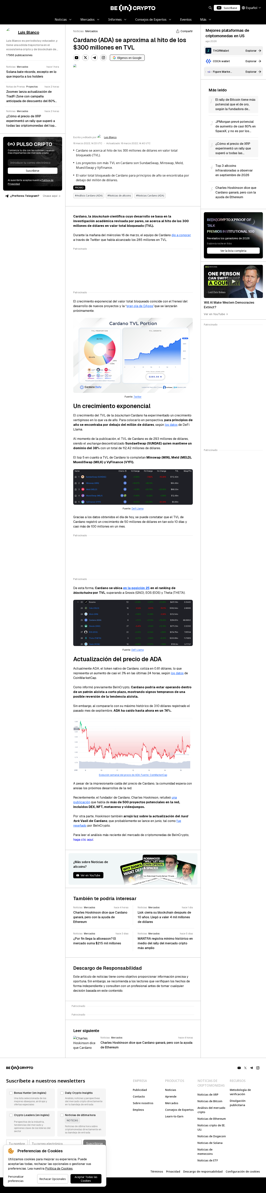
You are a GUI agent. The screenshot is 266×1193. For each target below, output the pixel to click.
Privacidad (173, 1171)
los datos (171, 425)
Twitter (138, 396)
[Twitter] (85, 57)
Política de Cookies (59, 1168)
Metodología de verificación (240, 1092)
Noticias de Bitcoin (209, 1101)
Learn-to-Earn (174, 1116)
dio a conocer (181, 235)
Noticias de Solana (210, 1143)
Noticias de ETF (207, 1160)
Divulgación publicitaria (238, 1103)
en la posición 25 (136, 588)
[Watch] (233, 281)
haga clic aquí (83, 840)
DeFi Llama (137, 649)
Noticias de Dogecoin (211, 1136)
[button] (30, 1098)
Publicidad (140, 1090)
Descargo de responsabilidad (203, 1171)
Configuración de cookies (243, 1171)
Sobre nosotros (143, 1103)
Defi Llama (138, 508)
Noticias (78, 31)
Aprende (170, 1096)
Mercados (91, 31)
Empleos (138, 1110)
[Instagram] (103, 57)
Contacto (139, 1096)
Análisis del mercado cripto (211, 1110)
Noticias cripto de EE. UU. (211, 1127)
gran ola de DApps (140, 306)
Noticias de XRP (207, 1094)
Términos (156, 1171)
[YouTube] (76, 57)
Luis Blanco (110, 137)
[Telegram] (94, 57)
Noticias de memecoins (205, 1152)
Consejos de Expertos (179, 1110)
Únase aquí (50, 196)
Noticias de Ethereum (211, 1119)
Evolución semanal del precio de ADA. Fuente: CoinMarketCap (133, 775)
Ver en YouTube (214, 314)
